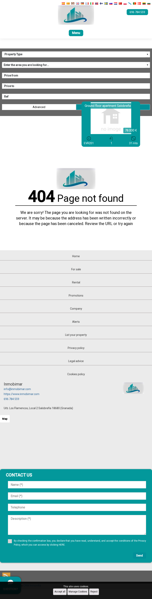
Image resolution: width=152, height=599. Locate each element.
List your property (76, 334)
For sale (76, 269)
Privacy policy (76, 348)
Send (139, 555)
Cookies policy (76, 374)
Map (5, 418)
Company (76, 308)
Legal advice (76, 361)
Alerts (76, 321)
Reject (94, 591)
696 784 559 (11, 399)
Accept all (59, 591)
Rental (76, 282)
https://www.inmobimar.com (21, 394)
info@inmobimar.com (17, 389)
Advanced (39, 107)
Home (76, 256)
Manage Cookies (78, 591)
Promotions (76, 295)
